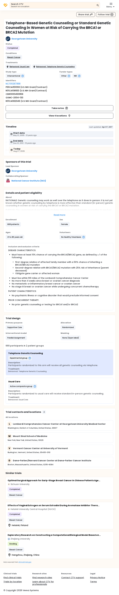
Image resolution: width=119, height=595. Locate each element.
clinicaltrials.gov (24, 562)
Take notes (58, 108)
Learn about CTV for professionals (43, 583)
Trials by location (12, 581)
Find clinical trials (12, 577)
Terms (93, 581)
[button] (14, 57)
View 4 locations (58, 115)
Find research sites (42, 577)
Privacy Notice (97, 577)
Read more (59, 215)
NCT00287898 (13, 83)
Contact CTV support (72, 577)
